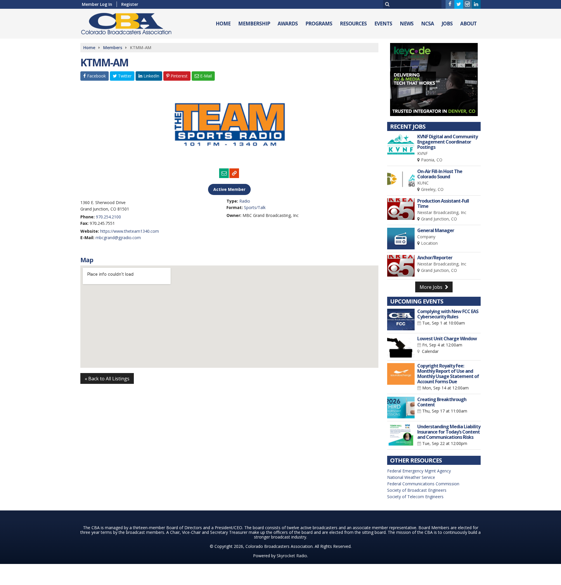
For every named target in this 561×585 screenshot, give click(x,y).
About (468, 23)
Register (129, 4)
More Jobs (432, 287)
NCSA (427, 23)
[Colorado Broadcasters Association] (130, 22)
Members (112, 47)
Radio (244, 201)
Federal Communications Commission (423, 483)
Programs (318, 23)
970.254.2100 (108, 217)
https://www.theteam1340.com (129, 231)
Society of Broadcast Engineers (416, 490)
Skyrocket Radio (292, 555)
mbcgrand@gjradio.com (118, 237)
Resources (353, 23)
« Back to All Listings (107, 378)
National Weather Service (411, 477)
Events (383, 23)
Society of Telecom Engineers (415, 496)
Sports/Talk (255, 207)
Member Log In (97, 4)
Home (223, 23)
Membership (254, 23)
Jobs (447, 23)
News (406, 23)
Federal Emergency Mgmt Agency (419, 471)
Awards (288, 23)
